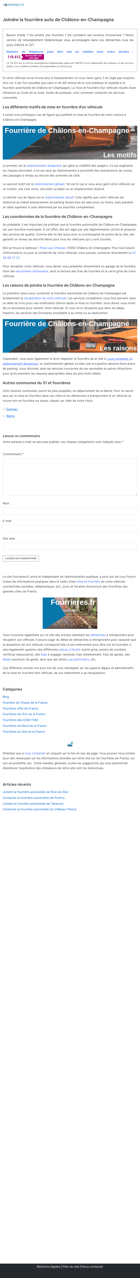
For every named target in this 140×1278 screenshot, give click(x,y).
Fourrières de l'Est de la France (24, 714)
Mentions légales (49, 1266)
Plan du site (71, 1266)
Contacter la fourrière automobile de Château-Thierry (40, 809)
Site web (9, 538)
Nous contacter (92, 1266)
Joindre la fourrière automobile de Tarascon (33, 803)
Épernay (12, 409)
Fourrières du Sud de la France (24, 731)
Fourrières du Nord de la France (24, 726)
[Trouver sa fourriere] (14, 5)
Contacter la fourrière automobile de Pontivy (34, 798)
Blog (6, 697)
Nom (6, 503)
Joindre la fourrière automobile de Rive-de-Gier (36, 792)
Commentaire (13, 454)
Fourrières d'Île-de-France (20, 708)
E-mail (7, 521)
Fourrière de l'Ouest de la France (25, 702)
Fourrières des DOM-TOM (20, 720)
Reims (10, 416)
